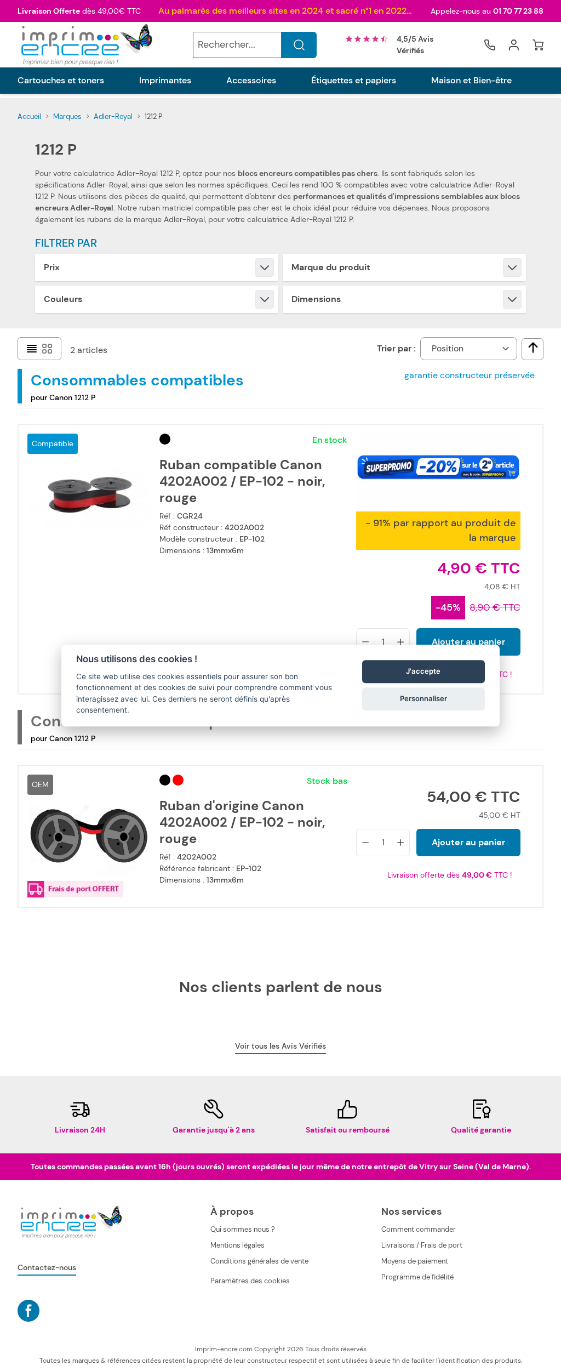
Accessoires (251, 80)
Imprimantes (165, 80)
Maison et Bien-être (471, 80)
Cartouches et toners (61, 80)
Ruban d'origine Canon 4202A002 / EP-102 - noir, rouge (242, 822)
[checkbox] (533, 347)
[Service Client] (489, 44)
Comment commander (418, 1229)
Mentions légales (237, 1245)
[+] (400, 642)
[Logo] (85, 44)
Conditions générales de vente (259, 1261)
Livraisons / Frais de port (421, 1245)
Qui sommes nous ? (242, 1229)
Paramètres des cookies (250, 1280)
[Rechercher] (299, 45)
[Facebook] (28, 1311)
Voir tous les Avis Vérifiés (280, 1046)
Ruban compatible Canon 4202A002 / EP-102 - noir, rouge (242, 481)
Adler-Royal (113, 116)
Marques (67, 116)
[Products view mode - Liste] (31, 348)
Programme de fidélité (417, 1277)
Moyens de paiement (414, 1261)
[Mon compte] (513, 44)
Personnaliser (423, 699)
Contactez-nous (47, 1267)
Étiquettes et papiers (353, 80)
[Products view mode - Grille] (47, 348)
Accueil (29, 116)
